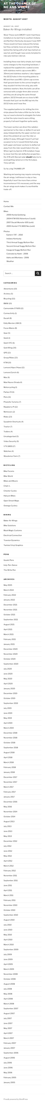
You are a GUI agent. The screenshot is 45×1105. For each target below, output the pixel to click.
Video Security (10, 441)
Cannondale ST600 (12, 308)
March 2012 (9, 866)
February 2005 (10, 1077)
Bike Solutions (10, 525)
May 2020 (8, 679)
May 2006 (8, 1073)
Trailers (7, 432)
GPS (5, 353)
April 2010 (8, 940)
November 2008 (11, 974)
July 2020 (8, 669)
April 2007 (8, 1033)
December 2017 (10, 777)
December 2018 (10, 733)
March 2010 (9, 945)
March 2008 (9, 1004)
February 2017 (10, 792)
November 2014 (10, 812)
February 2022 (10, 595)
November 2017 (10, 782)
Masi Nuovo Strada (12, 382)
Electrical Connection (13, 535)
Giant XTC (8, 343)
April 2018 (8, 757)
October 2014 (9, 817)
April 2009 (8, 964)
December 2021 (10, 605)
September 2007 (11, 1008)
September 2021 (11, 619)
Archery (7, 294)
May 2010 (8, 935)
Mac (5, 377)
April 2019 (8, 723)
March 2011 (8, 895)
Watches (7, 451)
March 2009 (9, 969)
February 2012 (10, 871)
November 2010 (10, 905)
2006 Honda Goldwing (15, 215)
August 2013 (9, 821)
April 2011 (8, 890)
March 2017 (9, 787)
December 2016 (10, 802)
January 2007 (9, 1048)
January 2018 (9, 772)
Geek (6, 338)
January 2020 (9, 688)
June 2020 (8, 674)
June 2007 (8, 1023)
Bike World (8, 476)
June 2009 (8, 959)
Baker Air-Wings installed (17, 29)
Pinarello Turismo (11, 402)
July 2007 (8, 1018)
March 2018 (9, 762)
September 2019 (11, 703)
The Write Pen (10, 570)
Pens (6, 397)
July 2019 (8, 708)
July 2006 (8, 1063)
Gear (6, 333)
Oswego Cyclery (10, 506)
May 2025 (8, 585)
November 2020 (11, 654)
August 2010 (9, 920)
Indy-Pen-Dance (10, 565)
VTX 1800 (8, 446)
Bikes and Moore (11, 481)
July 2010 (8, 925)
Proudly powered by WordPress (16, 1099)
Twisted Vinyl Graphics (13, 545)
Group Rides (9, 358)
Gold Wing (8, 348)
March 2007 (9, 1038)
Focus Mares (9, 328)
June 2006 (8, 1068)
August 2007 (9, 1013)
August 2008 (9, 984)
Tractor (7, 427)
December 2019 (10, 693)
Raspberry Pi (9, 407)
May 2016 (8, 807)
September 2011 (11, 880)
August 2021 (9, 624)
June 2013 (8, 831)
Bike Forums (9, 471)
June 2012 (8, 851)
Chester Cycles (10, 491)
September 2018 (11, 748)
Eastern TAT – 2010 (14, 235)
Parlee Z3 (8, 392)
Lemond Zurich (10, 372)
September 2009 (11, 949)
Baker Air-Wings (10, 521)
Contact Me (9, 206)
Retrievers (8, 412)
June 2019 (8, 713)
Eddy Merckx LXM (11, 323)
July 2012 (7, 846)
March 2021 (9, 634)
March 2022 (9, 590)
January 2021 (9, 644)
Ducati (6, 318)
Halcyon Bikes (9, 496)
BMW (6, 303)
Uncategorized (10, 436)
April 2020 (8, 684)
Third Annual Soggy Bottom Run (20, 242)
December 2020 (11, 649)
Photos (7, 231)
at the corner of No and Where (20, 5)
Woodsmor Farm (11, 456)
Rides (6, 417)
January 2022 (9, 600)
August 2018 (9, 752)
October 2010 (9, 910)
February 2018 (10, 767)
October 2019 (9, 698)
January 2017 (9, 797)
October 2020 (9, 659)
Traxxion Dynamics (12, 540)
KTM (6, 363)
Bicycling (7, 299)
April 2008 (8, 999)
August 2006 (9, 1058)
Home (6, 201)
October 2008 (10, 979)
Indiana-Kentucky (13, 239)
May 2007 (8, 1028)
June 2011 (8, 885)
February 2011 (9, 900)
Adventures (9, 289)
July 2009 (8, 954)
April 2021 (8, 629)
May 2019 (8, 718)
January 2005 (9, 1082)
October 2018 (9, 743)
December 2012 (10, 841)
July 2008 (8, 989)
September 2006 (11, 1053)
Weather (10, 261)
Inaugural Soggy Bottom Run (18, 250)
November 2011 (10, 876)
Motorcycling (9, 387)
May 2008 (8, 994)
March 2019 (9, 728)
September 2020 (11, 664)
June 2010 (8, 930)
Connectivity (9, 313)
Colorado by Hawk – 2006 (17, 254)
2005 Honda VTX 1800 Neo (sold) (20, 226)
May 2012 (8, 856)
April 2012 (8, 861)
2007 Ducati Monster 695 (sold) (19, 222)
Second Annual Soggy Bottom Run (21, 246)
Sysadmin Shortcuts (12, 422)
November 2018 (10, 738)
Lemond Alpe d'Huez (12, 367)
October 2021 (9, 615)
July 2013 (8, 826)
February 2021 (10, 639)
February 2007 (10, 1043)
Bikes (6, 211)
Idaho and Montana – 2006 (17, 258)
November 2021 (10, 610)
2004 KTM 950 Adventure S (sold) (20, 218)
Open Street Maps (11, 501)
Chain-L (7, 486)
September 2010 (11, 915)
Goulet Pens (9, 560)
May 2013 (8, 836)
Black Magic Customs (13, 530)
